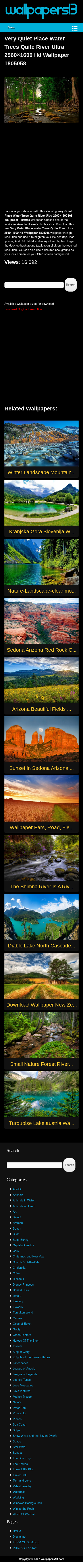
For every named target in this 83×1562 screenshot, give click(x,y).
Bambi (17, 1217)
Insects (17, 1346)
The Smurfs (20, 1464)
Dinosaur (18, 1279)
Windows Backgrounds (27, 1503)
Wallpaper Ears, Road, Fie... (41, 827)
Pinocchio (19, 1413)
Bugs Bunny (21, 1239)
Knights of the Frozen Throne (31, 1357)
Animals (18, 1195)
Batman (18, 1223)
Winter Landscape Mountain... (41, 472)
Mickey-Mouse (22, 1396)
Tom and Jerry (22, 1480)
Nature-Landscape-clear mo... (42, 591)
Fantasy (18, 1301)
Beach (17, 1228)
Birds (16, 1234)
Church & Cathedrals (26, 1262)
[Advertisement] (41, 166)
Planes (17, 1419)
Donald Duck (21, 1290)
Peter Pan (19, 1408)
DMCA (17, 1531)
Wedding (18, 1497)
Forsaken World (23, 1312)
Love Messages (23, 1385)
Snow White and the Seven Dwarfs (35, 1435)
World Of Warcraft (24, 1514)
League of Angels (24, 1368)
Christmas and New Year (28, 1256)
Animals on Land (23, 1206)
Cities (16, 1273)
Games (17, 1318)
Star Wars (19, 1447)
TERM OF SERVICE (26, 1542)
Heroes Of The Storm (26, 1340)
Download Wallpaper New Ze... (41, 1005)
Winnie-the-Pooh (23, 1508)
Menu (11, 27)
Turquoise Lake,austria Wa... (41, 1123)
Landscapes (20, 1363)
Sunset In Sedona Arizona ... (41, 768)
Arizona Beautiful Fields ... (41, 709)
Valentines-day (22, 1486)
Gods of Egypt (22, 1323)
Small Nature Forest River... (41, 1064)
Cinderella (19, 1267)
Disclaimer (19, 1536)
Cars (16, 1251)
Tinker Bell (20, 1475)
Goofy (17, 1329)
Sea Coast (19, 1424)
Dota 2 (17, 1296)
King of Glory (21, 1352)
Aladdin (17, 1189)
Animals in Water (24, 1200)
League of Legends (25, 1374)
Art (15, 1211)
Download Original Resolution (23, 309)
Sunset (17, 1452)
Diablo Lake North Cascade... (41, 946)
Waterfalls (19, 1491)
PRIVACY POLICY (25, 1548)
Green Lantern (22, 1335)
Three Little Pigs (23, 1469)
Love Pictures (22, 1391)
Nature (17, 1402)
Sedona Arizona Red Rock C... (41, 650)
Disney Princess (23, 1284)
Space (17, 1441)
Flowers (18, 1307)
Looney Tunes (22, 1379)
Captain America (23, 1245)
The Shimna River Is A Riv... (41, 886)
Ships (16, 1430)
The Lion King (22, 1458)
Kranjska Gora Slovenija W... (41, 531)
